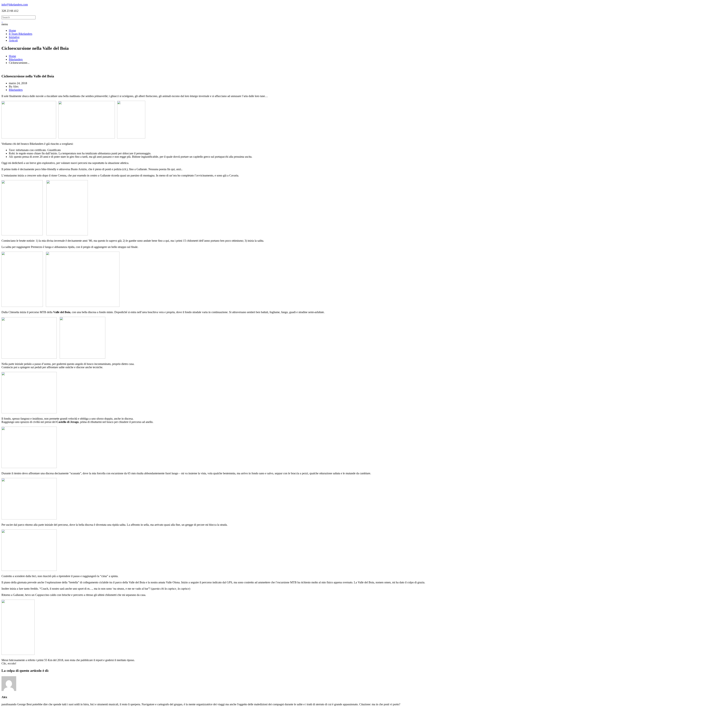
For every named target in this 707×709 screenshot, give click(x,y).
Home (12, 56)
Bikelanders (16, 59)
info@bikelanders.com (14, 4)
